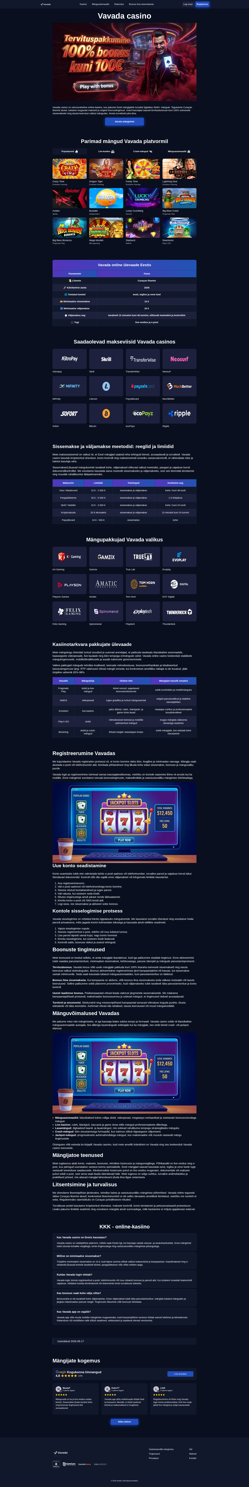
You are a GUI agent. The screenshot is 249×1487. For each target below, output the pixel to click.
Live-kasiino (104, 151)
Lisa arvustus (180, 1374)
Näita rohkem (124, 1422)
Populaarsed (67, 151)
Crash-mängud (140, 151)
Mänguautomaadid (177, 151)
